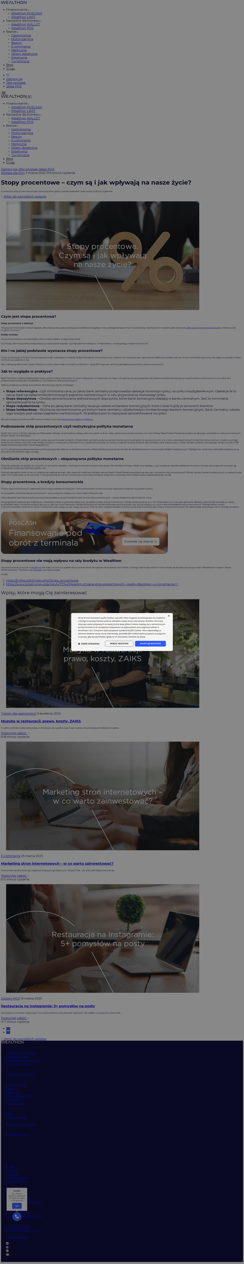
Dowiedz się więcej (137, 636)
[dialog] (122, 632)
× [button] (169, 616)
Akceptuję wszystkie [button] (150, 643)
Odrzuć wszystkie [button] (119, 643)
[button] (88, 643)
